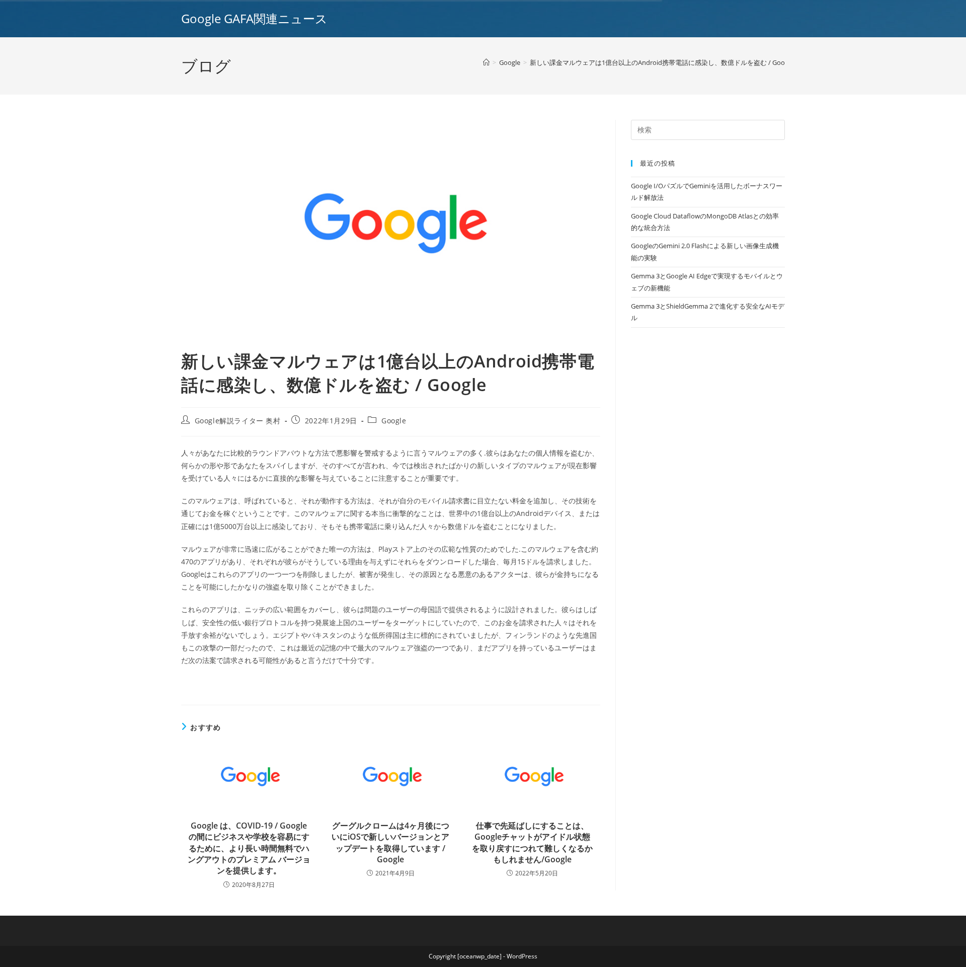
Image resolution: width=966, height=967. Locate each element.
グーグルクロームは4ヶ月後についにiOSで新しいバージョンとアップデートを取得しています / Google (390, 842)
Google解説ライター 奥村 (238, 420)
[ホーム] (486, 62)
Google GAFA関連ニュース (254, 18)
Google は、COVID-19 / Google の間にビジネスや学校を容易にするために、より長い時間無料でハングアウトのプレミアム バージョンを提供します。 (249, 848)
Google (394, 420)
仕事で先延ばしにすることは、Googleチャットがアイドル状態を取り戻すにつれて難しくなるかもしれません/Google (532, 842)
